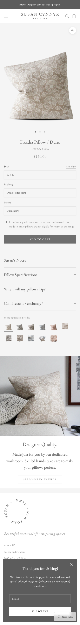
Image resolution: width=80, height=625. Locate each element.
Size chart (71, 166)
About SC (9, 545)
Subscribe (40, 611)
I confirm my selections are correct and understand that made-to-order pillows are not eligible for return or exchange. (41, 224)
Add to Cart (40, 239)
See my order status (14, 552)
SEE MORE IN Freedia (40, 479)
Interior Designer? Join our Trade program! (40, 4)
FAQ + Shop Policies (15, 558)
